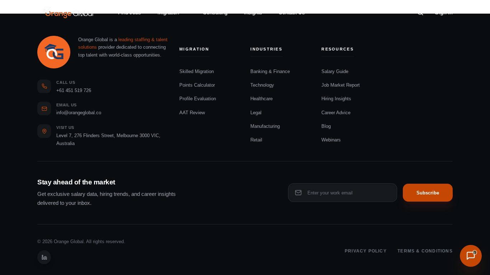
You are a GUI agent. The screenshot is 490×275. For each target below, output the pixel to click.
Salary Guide (334, 71)
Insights (253, 12)
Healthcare (261, 98)
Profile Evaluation (197, 98)
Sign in (444, 12)
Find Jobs (129, 12)
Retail (256, 140)
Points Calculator (197, 85)
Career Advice (335, 112)
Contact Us (291, 12)
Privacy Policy (366, 251)
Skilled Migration (196, 71)
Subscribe (427, 193)
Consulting (215, 12)
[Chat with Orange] (471, 256)
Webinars (331, 140)
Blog (326, 126)
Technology (262, 85)
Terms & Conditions (425, 251)
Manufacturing (265, 126)
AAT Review (192, 112)
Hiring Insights (336, 98)
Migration (168, 12)
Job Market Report (340, 85)
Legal (256, 112)
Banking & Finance (270, 71)
